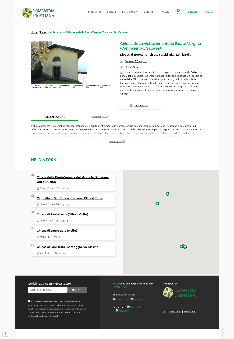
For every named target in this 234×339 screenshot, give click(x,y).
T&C (164, 312)
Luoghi (43, 32)
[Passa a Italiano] (192, 12)
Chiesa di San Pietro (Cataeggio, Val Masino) (68, 247)
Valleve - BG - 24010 (136, 61)
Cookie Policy (175, 312)
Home (34, 32)
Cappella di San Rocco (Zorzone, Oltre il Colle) (70, 198)
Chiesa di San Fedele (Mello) (57, 230)
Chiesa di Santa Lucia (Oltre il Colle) (62, 214)
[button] (117, 141)
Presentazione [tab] (54, 116)
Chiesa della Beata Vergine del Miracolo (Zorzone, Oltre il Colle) (73, 180)
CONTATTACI (120, 287)
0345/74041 (131, 67)
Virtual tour (141, 105)
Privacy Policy (190, 312)
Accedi (209, 12)
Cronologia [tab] (99, 116)
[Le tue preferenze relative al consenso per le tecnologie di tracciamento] (6, 333)
